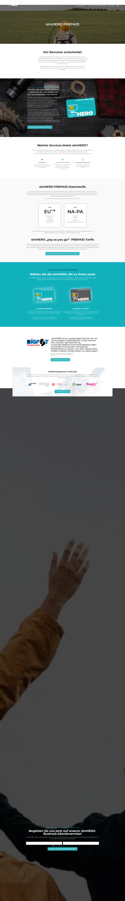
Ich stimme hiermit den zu (63, 846)
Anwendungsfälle (80, 5)
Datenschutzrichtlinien (67, 846)
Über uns (111, 5)
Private (21, 2)
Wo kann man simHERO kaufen (97, 5)
